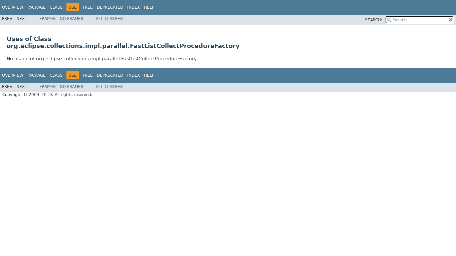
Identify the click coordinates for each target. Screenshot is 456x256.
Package (36, 7)
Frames (47, 18)
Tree (87, 7)
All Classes (109, 18)
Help (149, 7)
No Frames (71, 18)
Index (133, 7)
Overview (12, 7)
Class (56, 7)
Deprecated (110, 7)
